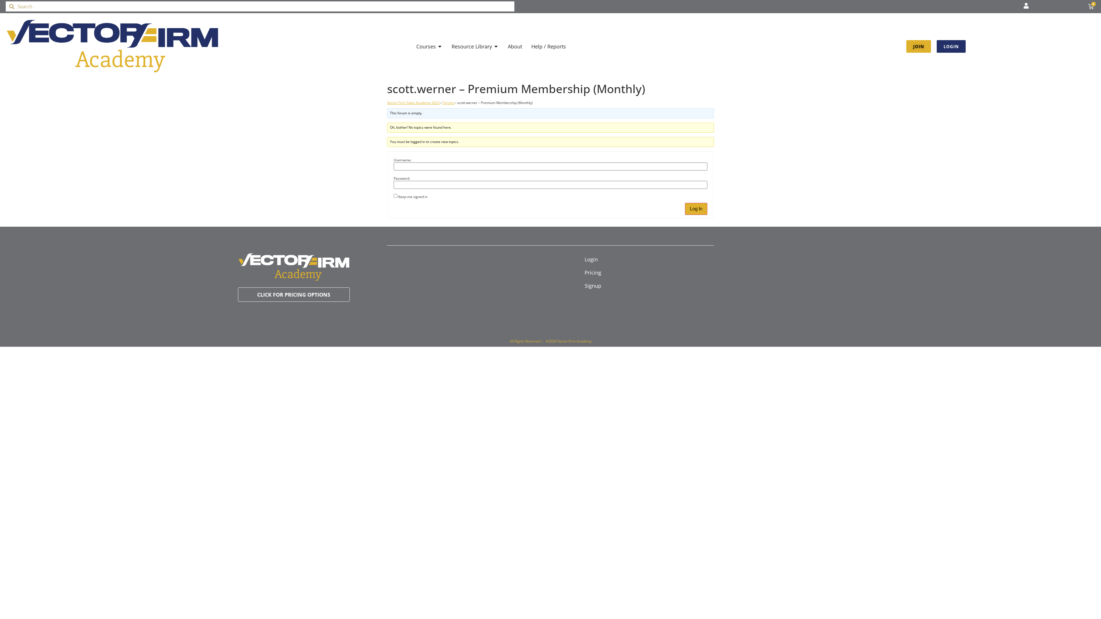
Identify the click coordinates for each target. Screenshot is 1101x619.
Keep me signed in (412, 197)
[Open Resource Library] (496, 46)
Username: (402, 160)
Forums (448, 102)
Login (591, 259)
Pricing (593, 272)
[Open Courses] (439, 46)
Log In (696, 208)
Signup (593, 285)
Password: (402, 178)
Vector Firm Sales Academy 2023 (413, 102)
